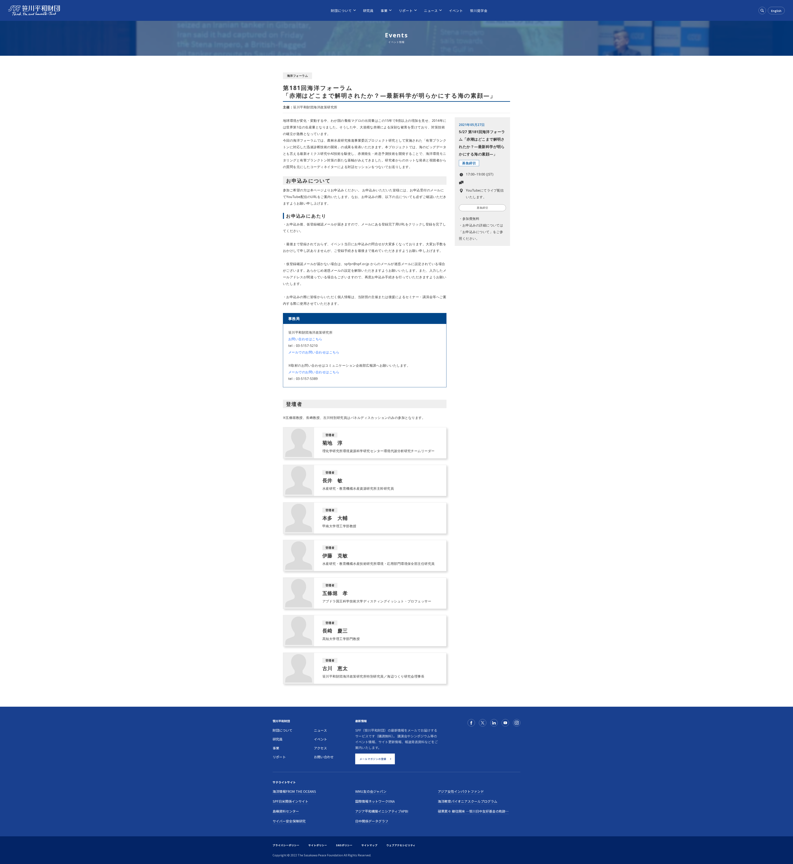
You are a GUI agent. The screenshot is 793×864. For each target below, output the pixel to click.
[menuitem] (341, 10)
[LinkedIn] (494, 723)
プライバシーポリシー (286, 845)
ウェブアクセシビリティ (400, 845)
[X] (482, 723)
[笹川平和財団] (34, 10)
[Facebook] (471, 723)
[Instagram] (516, 723)
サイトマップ (369, 845)
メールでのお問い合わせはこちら (313, 352)
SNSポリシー (344, 845)
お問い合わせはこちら (305, 339)
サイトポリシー (317, 845)
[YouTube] (505, 723)
